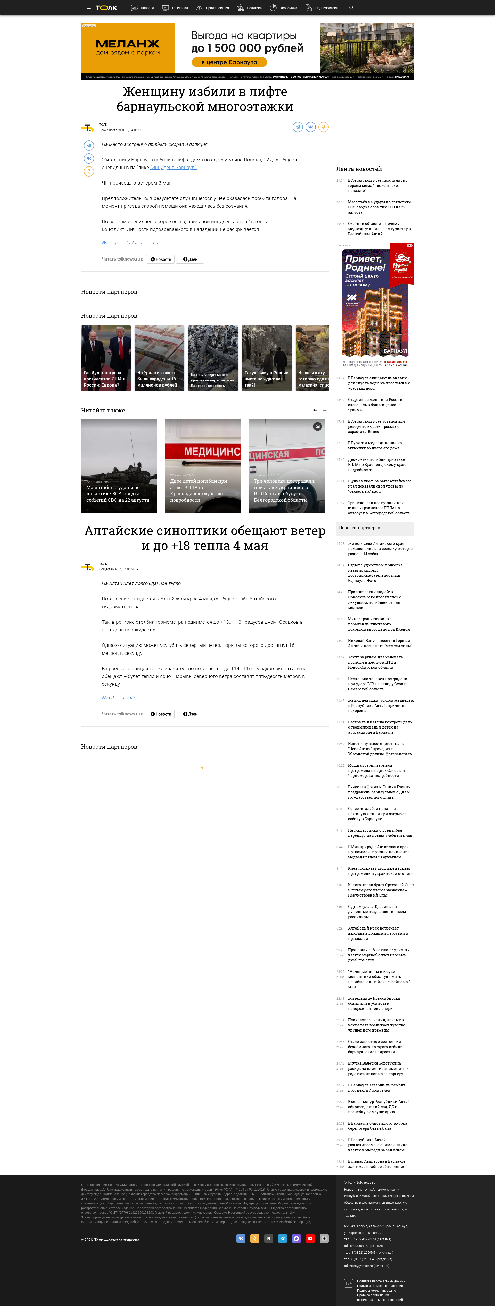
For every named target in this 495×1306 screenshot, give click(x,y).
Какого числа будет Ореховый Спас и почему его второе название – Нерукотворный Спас (381, 890)
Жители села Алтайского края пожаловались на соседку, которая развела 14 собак (380, 548)
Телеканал (180, 8)
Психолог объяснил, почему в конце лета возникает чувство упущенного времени (376, 1025)
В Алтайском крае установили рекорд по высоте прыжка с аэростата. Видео (376, 426)
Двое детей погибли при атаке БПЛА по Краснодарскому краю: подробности (198, 490)
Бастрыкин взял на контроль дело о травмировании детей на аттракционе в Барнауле (380, 727)
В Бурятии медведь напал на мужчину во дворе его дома (375, 445)
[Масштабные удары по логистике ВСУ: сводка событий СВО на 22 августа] (119, 466)
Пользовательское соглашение (380, 1286)
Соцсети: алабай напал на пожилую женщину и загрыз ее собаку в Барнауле (377, 813)
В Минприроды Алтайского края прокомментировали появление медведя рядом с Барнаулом (379, 851)
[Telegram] (297, 126)
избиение (135, 243)
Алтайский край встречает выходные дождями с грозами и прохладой (378, 933)
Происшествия (217, 8)
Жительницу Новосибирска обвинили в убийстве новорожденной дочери (374, 1003)
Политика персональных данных (381, 1281)
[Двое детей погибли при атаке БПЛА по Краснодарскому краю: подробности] (203, 466)
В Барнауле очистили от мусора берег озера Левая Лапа (377, 1126)
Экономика (288, 8)
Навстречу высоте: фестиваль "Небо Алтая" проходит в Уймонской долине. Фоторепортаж (380, 748)
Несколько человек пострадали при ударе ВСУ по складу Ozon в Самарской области (377, 683)
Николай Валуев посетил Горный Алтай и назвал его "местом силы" (380, 643)
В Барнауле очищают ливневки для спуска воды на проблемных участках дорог (379, 383)
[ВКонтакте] (310, 126)
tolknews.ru (366, 1182)
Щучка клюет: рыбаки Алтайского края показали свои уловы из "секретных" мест (379, 486)
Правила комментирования (377, 1290)
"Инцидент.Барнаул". (173, 167)
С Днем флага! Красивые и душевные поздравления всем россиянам (377, 911)
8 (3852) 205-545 (363, 1252)
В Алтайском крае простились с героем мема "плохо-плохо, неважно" (378, 185)
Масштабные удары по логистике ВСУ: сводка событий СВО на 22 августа (117, 493)
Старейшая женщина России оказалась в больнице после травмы (375, 404)
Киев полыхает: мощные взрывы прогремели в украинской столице (381, 871)
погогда (130, 698)
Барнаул (110, 243)
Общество (106, 569)
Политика (254, 8)
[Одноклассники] (323, 126)
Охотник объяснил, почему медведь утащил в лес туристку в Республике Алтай (379, 228)
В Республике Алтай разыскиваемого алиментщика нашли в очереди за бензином (377, 1144)
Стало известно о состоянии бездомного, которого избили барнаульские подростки (375, 1046)
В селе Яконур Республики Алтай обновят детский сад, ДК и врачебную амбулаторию (379, 1106)
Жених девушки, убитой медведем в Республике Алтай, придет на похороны (381, 705)
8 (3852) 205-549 (363, 1259)
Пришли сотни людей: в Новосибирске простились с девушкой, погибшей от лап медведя (374, 599)
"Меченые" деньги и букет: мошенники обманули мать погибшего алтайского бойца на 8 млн (379, 979)
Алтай (108, 698)
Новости (147, 8)
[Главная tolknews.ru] (106, 8)
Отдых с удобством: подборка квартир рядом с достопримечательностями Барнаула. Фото (375, 573)
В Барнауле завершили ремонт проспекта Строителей (376, 1088)
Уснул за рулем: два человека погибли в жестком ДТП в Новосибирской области (375, 662)
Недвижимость (327, 8)
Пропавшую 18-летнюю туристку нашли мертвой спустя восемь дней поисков (378, 954)
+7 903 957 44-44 (363, 1239)
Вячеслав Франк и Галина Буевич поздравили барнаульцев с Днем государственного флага (379, 792)
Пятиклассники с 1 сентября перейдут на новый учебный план (380, 833)
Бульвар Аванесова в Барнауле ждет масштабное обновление (377, 1164)
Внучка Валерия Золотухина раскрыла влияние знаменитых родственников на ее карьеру (378, 1068)
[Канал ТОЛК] (190, 259)
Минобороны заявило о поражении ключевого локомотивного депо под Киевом (379, 624)
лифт (157, 243)
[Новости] (160, 259)
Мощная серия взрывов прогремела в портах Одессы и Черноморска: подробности (376, 770)
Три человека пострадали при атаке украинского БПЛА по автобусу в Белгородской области (284, 490)
